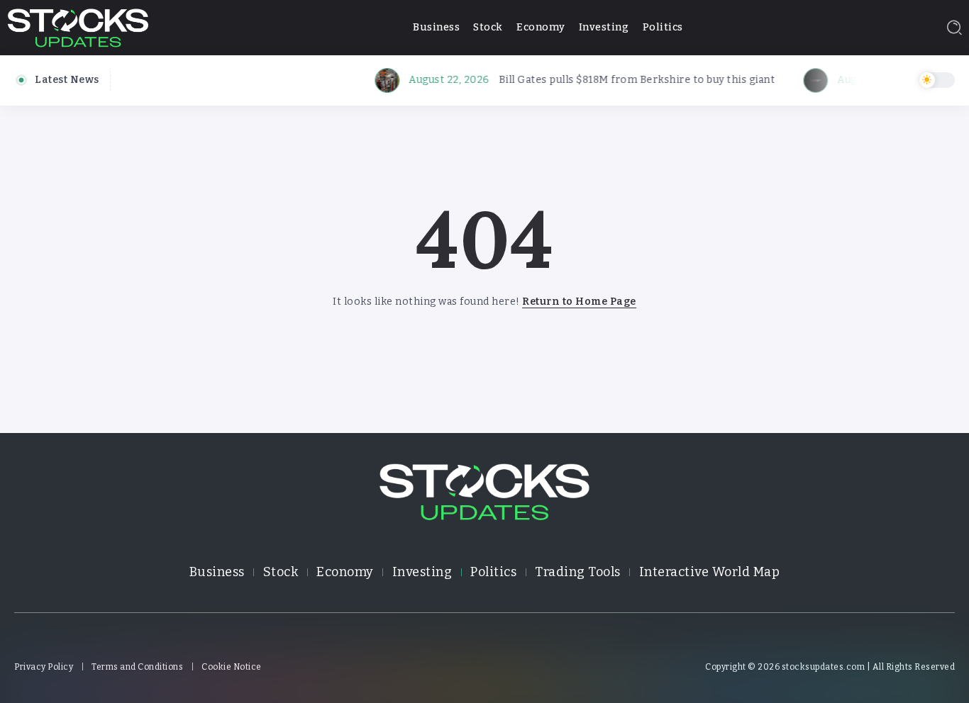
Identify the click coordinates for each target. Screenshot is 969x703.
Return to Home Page (579, 302)
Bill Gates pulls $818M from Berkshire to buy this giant (628, 80)
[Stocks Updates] (78, 27)
